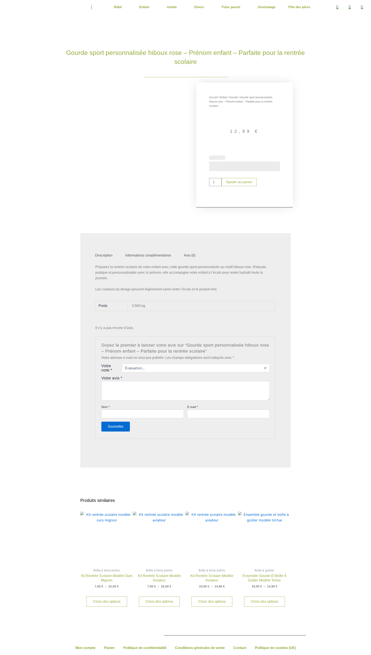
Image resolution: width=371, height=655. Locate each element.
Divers (199, 7)
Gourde (233, 97)
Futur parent (231, 7)
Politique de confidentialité (144, 648)
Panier (109, 648)
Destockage (266, 7)
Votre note (106, 368)
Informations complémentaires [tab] (148, 255)
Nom (105, 407)
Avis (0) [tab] (189, 255)
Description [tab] (104, 255)
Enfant (144, 7)
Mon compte (85, 648)
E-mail (192, 407)
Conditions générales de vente (200, 648)
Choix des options (106, 601)
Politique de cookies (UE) (275, 648)
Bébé (118, 7)
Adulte (172, 7)
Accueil (213, 97)
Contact (239, 648)
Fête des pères (299, 7)
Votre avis (111, 378)
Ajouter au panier (239, 182)
